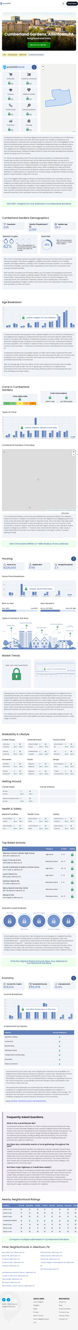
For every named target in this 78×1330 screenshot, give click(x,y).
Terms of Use (64, 1312)
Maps (35, 1309)
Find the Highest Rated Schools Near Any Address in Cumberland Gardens (39, 962)
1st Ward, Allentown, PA (11, 1259)
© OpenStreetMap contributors (58, 510)
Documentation (65, 1309)
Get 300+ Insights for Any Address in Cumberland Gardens (39, 203)
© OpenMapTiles (68, 510)
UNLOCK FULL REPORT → (39, 45)
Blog (60, 1305)
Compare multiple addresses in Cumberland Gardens (39, 1239)
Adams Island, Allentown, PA (51, 1256)
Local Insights (38, 1302)
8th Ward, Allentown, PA (11, 1282)
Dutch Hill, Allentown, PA (11, 1256)
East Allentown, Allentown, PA (13, 1252)
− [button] (43, 69)
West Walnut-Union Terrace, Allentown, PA (18, 1286)
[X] (8, 1299)
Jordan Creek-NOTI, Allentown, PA (15, 1276)
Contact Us (63, 1319)
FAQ (34, 1322)
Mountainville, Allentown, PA (51, 1252)
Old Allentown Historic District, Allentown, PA (19, 1272)
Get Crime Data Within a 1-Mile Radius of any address (39, 543)
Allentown (22, 55)
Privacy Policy (64, 1316)
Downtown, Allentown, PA (50, 1259)
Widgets (36, 1305)
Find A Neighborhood (41, 1319)
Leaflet (74, 131)
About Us (62, 1302)
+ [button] (43, 66)
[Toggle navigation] (63, 3)
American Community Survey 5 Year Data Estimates (28, 1101)
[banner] (5, 3)
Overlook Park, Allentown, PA (13, 1262)
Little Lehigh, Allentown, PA (12, 1279)
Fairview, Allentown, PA (10, 1266)
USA (4, 55)
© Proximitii (48, 510)
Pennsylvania (12, 55)
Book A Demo (72, 3)
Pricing (35, 1312)
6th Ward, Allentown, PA (49, 1269)
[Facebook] (4, 1299)
